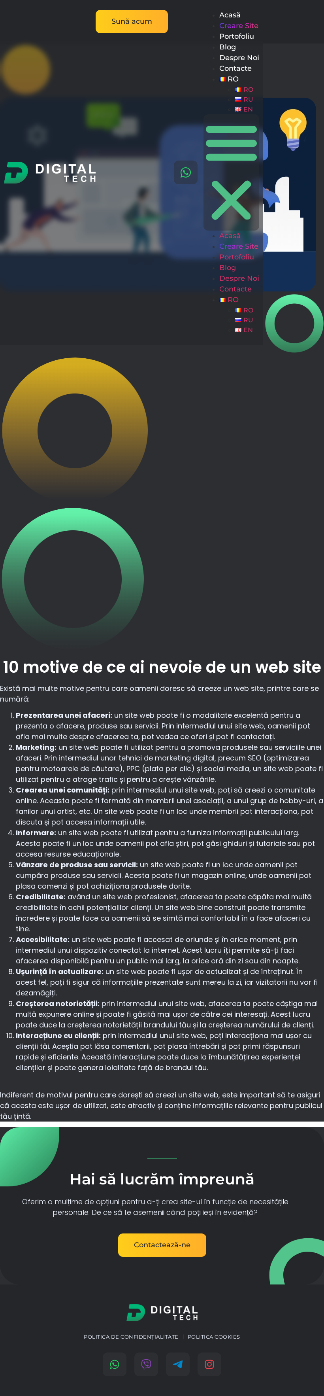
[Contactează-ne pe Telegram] (178, 1364)
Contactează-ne (162, 1245)
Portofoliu (236, 36)
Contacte (235, 68)
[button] (231, 172)
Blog (227, 47)
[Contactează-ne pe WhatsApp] (186, 172)
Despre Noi (239, 57)
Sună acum (131, 21)
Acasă (230, 15)
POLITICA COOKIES (214, 1337)
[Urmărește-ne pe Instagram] (209, 1364)
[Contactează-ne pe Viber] (146, 1364)
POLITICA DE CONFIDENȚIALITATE (131, 1337)
